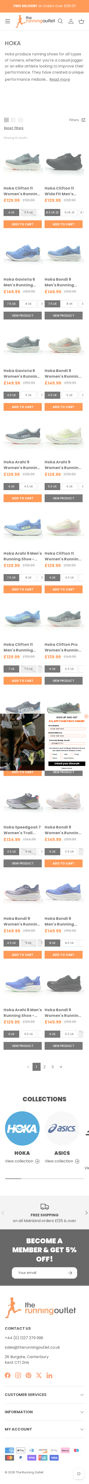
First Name (53, 725)
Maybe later (66, 768)
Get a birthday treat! (59, 740)
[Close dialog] (86, 716)
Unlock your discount (66, 763)
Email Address (55, 732)
